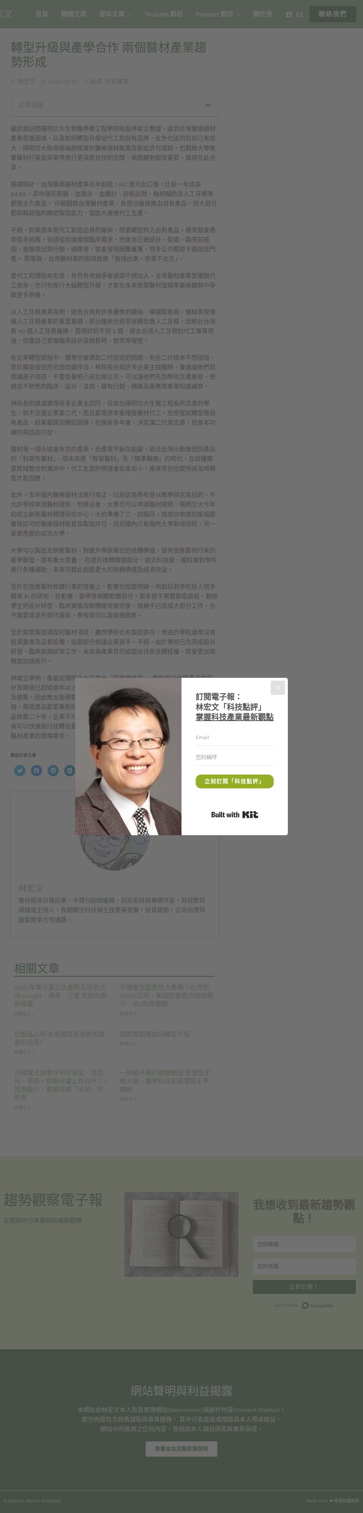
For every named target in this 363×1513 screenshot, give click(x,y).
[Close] (278, 688)
